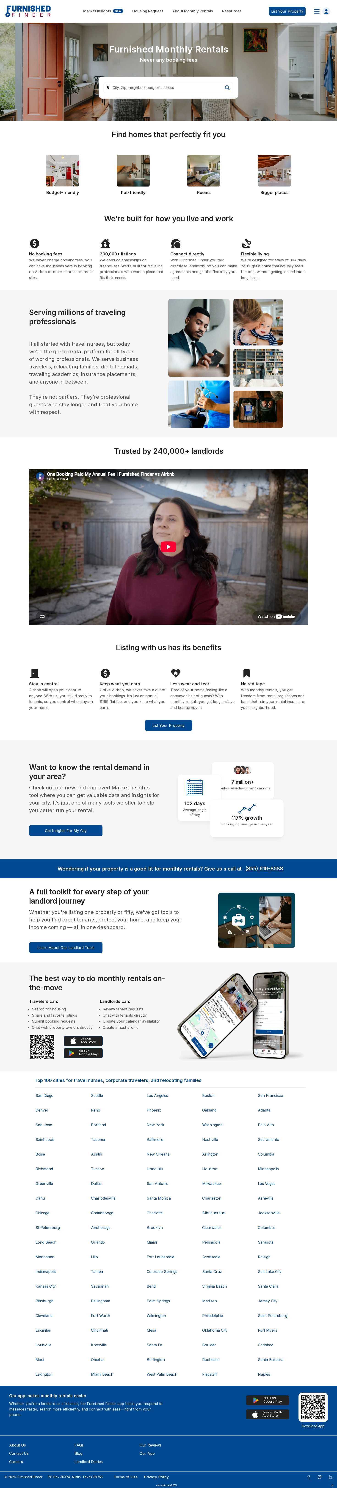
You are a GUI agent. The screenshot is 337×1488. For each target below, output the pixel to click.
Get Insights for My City (66, 830)
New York (155, 1125)
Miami (152, 1242)
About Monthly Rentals (192, 11)
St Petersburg (48, 1227)
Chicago (43, 1213)
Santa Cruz (212, 1271)
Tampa (97, 1271)
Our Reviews (151, 1445)
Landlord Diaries (89, 1461)
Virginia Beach (214, 1286)
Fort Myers (267, 1330)
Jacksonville (268, 1213)
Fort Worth (100, 1315)
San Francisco (270, 1095)
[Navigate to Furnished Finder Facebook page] (308, 1477)
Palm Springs (158, 1301)
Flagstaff (209, 1374)
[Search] (227, 87)
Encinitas (43, 1330)
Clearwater (211, 1227)
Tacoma (98, 1139)
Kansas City (46, 1286)
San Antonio (157, 1183)
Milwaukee (211, 1183)
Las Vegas (266, 1183)
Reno (95, 1110)
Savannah (100, 1286)
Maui (40, 1359)
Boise (40, 1154)
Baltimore (155, 1139)
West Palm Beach (162, 1374)
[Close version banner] (332, 1485)
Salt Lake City (270, 1271)
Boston (208, 1095)
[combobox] (168, 87)
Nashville (210, 1139)
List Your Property (168, 725)
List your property (287, 11)
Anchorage (100, 1227)
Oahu (40, 1198)
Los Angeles (157, 1095)
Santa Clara (268, 1286)
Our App (147, 1453)
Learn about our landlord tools (65, 947)
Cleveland (44, 1315)
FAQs (79, 1445)
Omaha (97, 1359)
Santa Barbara (270, 1359)
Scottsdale (211, 1257)
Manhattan (45, 1257)
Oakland (209, 1110)
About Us (17, 1445)
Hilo (94, 1257)
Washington (212, 1125)
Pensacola (211, 1242)
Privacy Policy (156, 1477)
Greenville (44, 1183)
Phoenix (154, 1110)
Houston (209, 1169)
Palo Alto (266, 1125)
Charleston (211, 1198)
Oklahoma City (214, 1330)
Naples (264, 1374)
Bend (151, 1286)
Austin (96, 1154)
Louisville (43, 1345)
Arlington (210, 1154)
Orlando (98, 1242)
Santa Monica (159, 1198)
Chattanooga (102, 1213)
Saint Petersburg (272, 1315)
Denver (42, 1110)
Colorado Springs (162, 1271)
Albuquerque (213, 1213)
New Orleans (158, 1154)
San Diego (44, 1095)
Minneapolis (268, 1169)
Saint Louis (45, 1139)
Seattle (97, 1095)
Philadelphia (212, 1315)
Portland (98, 1125)
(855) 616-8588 (264, 868)
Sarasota (265, 1242)
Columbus (267, 1227)
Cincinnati (99, 1330)
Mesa (151, 1330)
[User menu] (320, 11)
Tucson (97, 1169)
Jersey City (267, 1301)
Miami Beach (102, 1374)
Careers (16, 1461)
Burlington (156, 1359)
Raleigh (264, 1257)
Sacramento (268, 1139)
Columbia (266, 1154)
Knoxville (99, 1345)
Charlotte (155, 1213)
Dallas (96, 1183)
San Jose (44, 1125)
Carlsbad (265, 1345)
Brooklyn (155, 1227)
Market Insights (102, 11)
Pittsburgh (44, 1301)
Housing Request (147, 11)
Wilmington (156, 1315)
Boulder (209, 1345)
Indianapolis (46, 1271)
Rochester (211, 1359)
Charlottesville (103, 1198)
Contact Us (19, 1453)
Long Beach (46, 1242)
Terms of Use (126, 1477)
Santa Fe (154, 1345)
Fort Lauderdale (160, 1257)
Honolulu (155, 1169)
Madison (209, 1301)
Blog (78, 1453)
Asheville (265, 1198)
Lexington (44, 1374)
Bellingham (100, 1301)
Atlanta (264, 1110)
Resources (232, 11)
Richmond (44, 1169)
